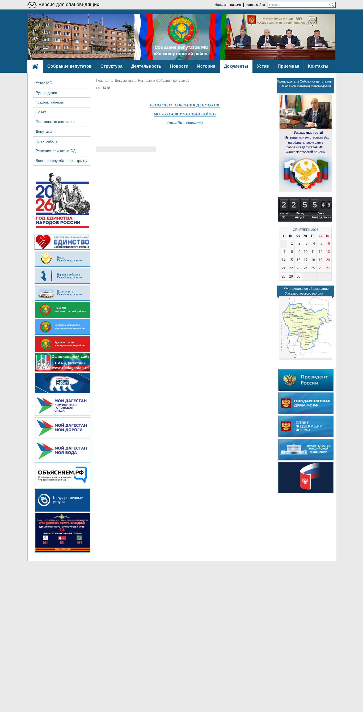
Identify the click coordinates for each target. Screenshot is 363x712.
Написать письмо (228, 5)
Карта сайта (255, 5)
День (321, 213)
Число (284, 213)
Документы (124, 81)
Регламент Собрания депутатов (163, 81)
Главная (102, 81)
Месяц (300, 213)
